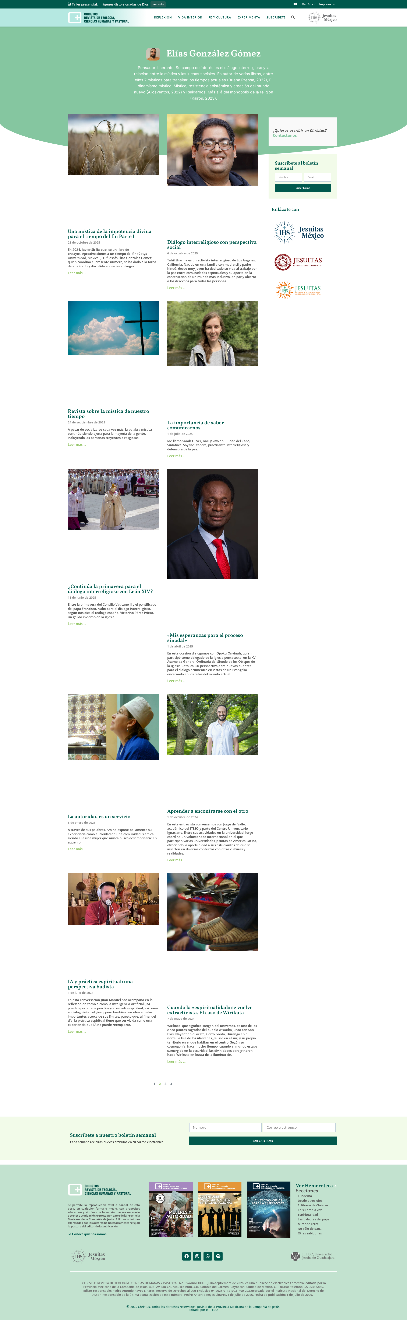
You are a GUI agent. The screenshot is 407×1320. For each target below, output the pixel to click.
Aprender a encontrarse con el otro (207, 811)
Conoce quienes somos (89, 1234)
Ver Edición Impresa (316, 4)
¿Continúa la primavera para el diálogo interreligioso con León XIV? (110, 589)
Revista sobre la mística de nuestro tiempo (108, 414)
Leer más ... (77, 273)
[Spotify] (218, 1256)
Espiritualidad (308, 1215)
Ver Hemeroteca (315, 1186)
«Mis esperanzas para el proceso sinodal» (205, 638)
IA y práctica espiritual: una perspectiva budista (100, 984)
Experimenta (248, 17)
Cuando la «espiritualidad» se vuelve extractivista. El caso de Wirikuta (209, 1010)
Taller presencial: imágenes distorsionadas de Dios (110, 4)
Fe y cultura (220, 17)
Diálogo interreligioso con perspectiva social (212, 245)
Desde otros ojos (310, 1201)
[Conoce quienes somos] (69, 1234)
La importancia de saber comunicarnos (195, 425)
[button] (293, 17)
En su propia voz (310, 1210)
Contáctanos (285, 135)
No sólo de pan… (310, 1229)
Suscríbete (276, 17)
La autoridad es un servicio (99, 817)
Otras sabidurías (310, 1233)
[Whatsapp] (208, 1256)
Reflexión (163, 17)
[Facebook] (186, 1256)
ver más (158, 4)
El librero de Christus (313, 1205)
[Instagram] (197, 1256)
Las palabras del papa (313, 1219)
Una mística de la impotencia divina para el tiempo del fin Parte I (110, 234)
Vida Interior (190, 17)
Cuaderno (305, 1196)
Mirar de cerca (308, 1224)
